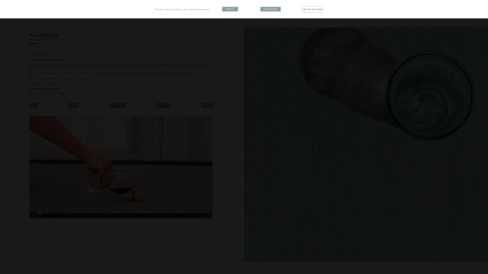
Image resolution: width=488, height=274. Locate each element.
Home (32, 39)
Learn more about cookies (312, 9)
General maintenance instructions (45, 88)
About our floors (44, 39)
